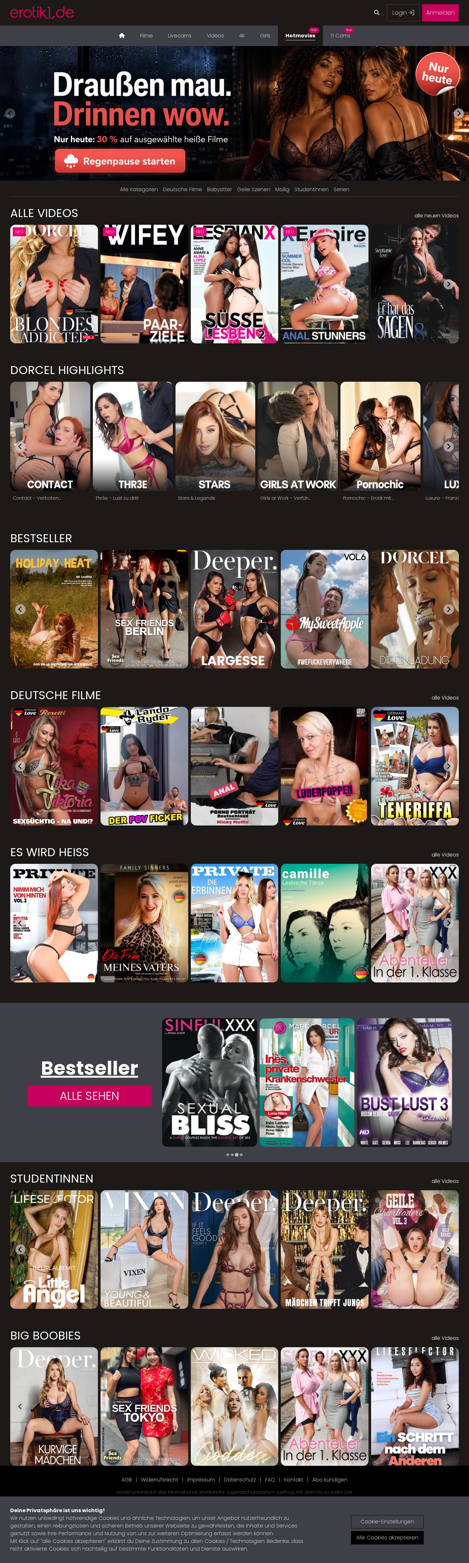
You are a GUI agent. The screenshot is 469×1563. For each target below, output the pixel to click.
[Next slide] (459, 113)
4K (242, 35)
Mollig (282, 189)
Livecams (179, 35)
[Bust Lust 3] (209, 1082)
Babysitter (219, 189)
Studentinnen (311, 189)
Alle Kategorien (139, 189)
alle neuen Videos (436, 215)
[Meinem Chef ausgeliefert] (404, 1082)
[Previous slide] (10, 113)
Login (400, 13)
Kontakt (293, 1479)
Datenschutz (240, 1479)
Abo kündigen (329, 1479)
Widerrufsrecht (159, 1479)
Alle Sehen (89, 1096)
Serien (341, 189)
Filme (146, 35)
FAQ (270, 1479)
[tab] (228, 1154)
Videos (215, 35)
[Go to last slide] (20, 284)
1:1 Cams (341, 33)
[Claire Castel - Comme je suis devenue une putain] (306, 1082)
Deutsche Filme (182, 189)
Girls (265, 35)
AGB (127, 1479)
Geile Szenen (253, 189)
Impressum (201, 1479)
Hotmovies (301, 33)
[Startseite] (121, 36)
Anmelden (440, 13)
